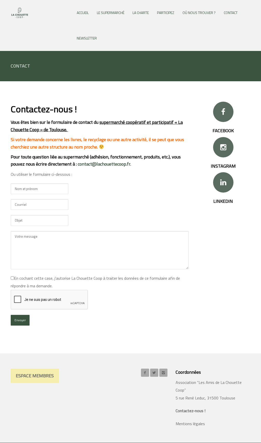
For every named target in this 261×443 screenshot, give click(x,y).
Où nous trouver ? (199, 12)
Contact (231, 12)
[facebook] (145, 373)
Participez (165, 12)
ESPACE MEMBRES (35, 375)
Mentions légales (190, 424)
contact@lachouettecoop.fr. (104, 163)
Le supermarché (110, 12)
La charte (141, 12)
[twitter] (154, 373)
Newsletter (87, 38)
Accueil (83, 12)
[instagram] (163, 373)
